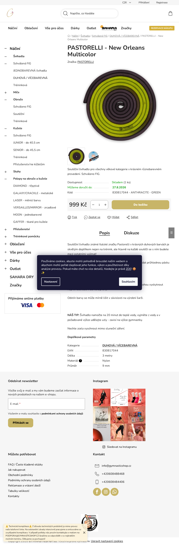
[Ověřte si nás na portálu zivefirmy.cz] (89, 523)
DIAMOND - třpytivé (26, 186)
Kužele (17, 128)
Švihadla (18, 56)
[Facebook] (97, 492)
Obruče (18, 99)
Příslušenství (21, 229)
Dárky (15, 260)
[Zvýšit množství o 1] (105, 204)
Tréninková (20, 85)
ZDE (128, 269)
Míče (16, 92)
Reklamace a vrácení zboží (24, 485)
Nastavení (50, 282)
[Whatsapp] (114, 492)
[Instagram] (106, 492)
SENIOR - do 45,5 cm (26, 150)
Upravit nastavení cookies (107, 541)
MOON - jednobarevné (27, 215)
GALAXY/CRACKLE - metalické (33, 193)
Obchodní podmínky (20, 475)
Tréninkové (20, 121)
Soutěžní (18, 114)
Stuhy (17, 171)
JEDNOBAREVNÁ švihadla (30, 71)
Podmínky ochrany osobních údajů (29, 480)
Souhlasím (128, 282)
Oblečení (17, 244)
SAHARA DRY (22, 277)
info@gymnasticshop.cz (116, 466)
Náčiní (15, 48)
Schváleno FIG (22, 107)
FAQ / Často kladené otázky (25, 464)
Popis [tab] (104, 233)
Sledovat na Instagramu (122, 447)
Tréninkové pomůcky (26, 236)
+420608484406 (113, 482)
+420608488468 (113, 474)
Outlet (15, 268)
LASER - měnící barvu (27, 200)
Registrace (161, 2)
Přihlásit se (20, 423)
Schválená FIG (22, 63)
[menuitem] (13, 28)
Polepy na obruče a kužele (30, 179)
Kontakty (13, 496)
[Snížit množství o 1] (93, 204)
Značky (16, 285)
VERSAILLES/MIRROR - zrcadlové (34, 207)
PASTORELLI (85, 62)
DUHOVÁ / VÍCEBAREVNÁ (30, 78)
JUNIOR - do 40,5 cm (26, 143)
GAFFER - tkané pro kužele (30, 222)
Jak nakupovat (16, 470)
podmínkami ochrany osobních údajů (62, 413)
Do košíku (141, 205)
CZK (125, 2)
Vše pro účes (20, 252)
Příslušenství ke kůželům (29, 164)
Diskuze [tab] (131, 233)
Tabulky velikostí (18, 491)
